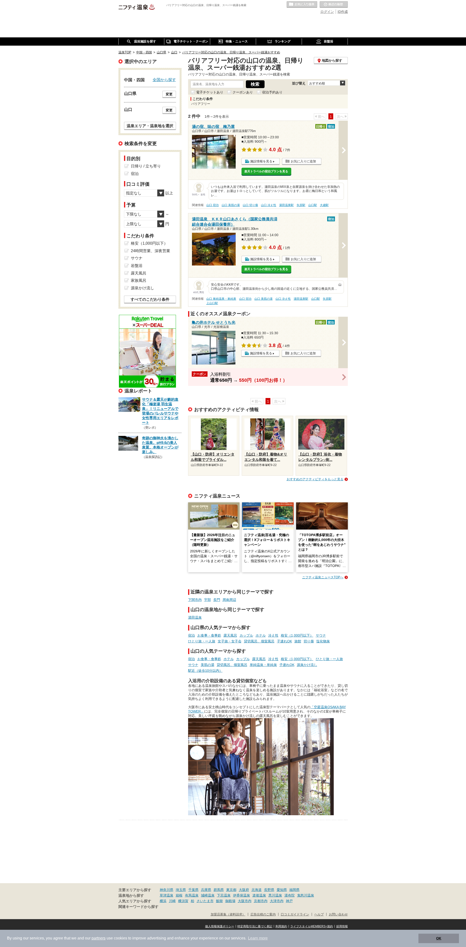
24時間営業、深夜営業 (150, 251)
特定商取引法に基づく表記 (254, 926)
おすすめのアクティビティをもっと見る (315, 479)
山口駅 (312, 205)
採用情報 (342, 926)
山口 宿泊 (212, 205)
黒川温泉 (275, 895)
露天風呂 (230, 635)
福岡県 (294, 890)
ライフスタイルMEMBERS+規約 (311, 926)
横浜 (163, 901)
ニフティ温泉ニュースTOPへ (322, 577)
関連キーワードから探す (138, 907)
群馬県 (219, 890)
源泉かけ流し (307, 665)
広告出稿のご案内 (263, 914)
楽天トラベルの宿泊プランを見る (266, 171)
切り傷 (309, 641)
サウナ (321, 635)
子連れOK (284, 641)
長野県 (269, 890)
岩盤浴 (136, 266)
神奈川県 (166, 890)
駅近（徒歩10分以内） (205, 671)
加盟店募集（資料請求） (228, 914)
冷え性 (273, 635)
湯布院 (289, 895)
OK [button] (438, 938)
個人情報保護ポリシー (219, 926)
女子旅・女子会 (229, 641)
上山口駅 (212, 303)
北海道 (256, 890)
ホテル (261, 635)
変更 (169, 94)
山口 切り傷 (250, 205)
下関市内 (195, 600)
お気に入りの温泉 (302, 4)
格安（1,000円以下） (297, 635)
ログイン (327, 12)
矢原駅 (301, 205)
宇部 (207, 600)
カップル (246, 635)
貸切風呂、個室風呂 (259, 641)
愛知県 (282, 890)
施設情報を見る (261, 161)
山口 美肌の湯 (231, 205)
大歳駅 (324, 205)
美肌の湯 (207, 665)
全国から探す (164, 79)
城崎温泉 (208, 895)
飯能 (219, 901)
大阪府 (244, 890)
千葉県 (193, 890)
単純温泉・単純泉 (263, 665)
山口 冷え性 (268, 205)
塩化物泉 (323, 641)
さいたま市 (205, 901)
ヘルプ (319, 914)
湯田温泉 (195, 617)
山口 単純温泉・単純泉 (221, 298)
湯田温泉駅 (286, 205)
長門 (216, 600)
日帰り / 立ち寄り (146, 166)
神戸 (289, 901)
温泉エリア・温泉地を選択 (150, 126)
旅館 (297, 641)
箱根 (179, 895)
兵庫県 (206, 890)
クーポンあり (243, 92)
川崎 (172, 901)
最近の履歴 (334, 4)
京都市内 (260, 901)
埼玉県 (181, 890)
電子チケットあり (209, 92)
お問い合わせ (338, 914)
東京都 (231, 890)
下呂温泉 (224, 895)
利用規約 (281, 926)
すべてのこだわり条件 (150, 299)
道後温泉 (259, 895)
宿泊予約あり (272, 92)
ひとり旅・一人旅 (201, 641)
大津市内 (276, 901)
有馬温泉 (192, 895)
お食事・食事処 (209, 635)
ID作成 (343, 12)
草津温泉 (166, 895)
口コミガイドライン (295, 914)
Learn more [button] (258, 938)
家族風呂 (138, 280)
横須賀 (183, 901)
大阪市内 (244, 901)
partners (99, 938)
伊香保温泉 (241, 895)
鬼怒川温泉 (305, 895)
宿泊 (191, 635)
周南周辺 (229, 600)
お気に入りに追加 (303, 161)
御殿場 (230, 901)
